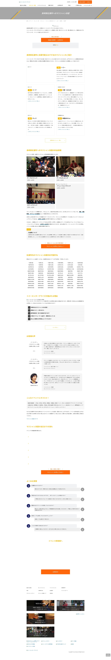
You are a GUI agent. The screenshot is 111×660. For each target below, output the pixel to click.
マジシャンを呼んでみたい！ (56, 246)
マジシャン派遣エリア (42, 593)
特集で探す (50, 5)
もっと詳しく (55, 327)
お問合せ (55, 572)
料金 (69, 5)
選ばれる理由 (23, 5)
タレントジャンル (41, 587)
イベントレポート (88, 5)
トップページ (30, 20)
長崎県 (61, 20)
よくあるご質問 (73, 1)
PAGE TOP (108, 655)
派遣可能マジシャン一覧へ (55, 140)
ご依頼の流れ (79, 5)
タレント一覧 (32, 5)
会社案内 (68, 1)
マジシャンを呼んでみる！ (55, 472)
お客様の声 (60, 5)
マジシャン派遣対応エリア (50, 20)
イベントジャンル (42, 5)
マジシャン (42, 20)
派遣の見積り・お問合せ (55, 40)
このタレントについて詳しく (63, 80)
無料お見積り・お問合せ (85, 2)
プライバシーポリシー (31, 593)
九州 (57, 20)
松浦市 (65, 20)
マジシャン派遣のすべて (32, 419)
